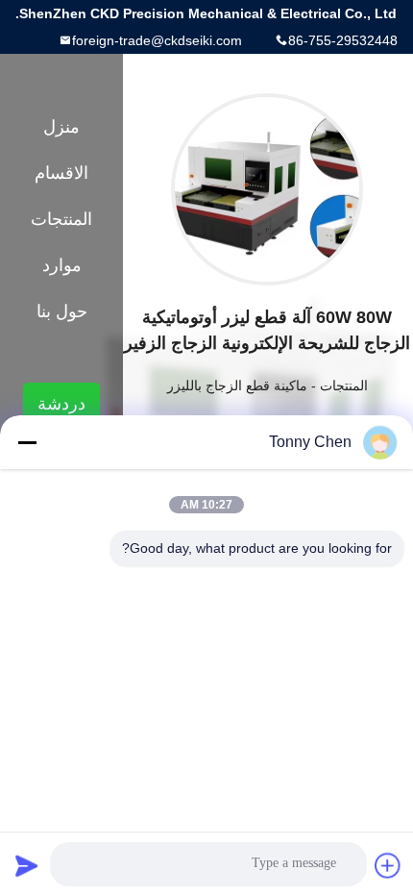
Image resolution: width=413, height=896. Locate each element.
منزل (61, 127)
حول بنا (61, 311)
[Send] (27, 865)
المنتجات (344, 385)
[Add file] (388, 865)
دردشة (61, 403)
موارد (62, 265)
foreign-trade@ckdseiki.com (157, 40)
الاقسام (61, 173)
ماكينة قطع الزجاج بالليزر (237, 385)
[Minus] (26, 442)
